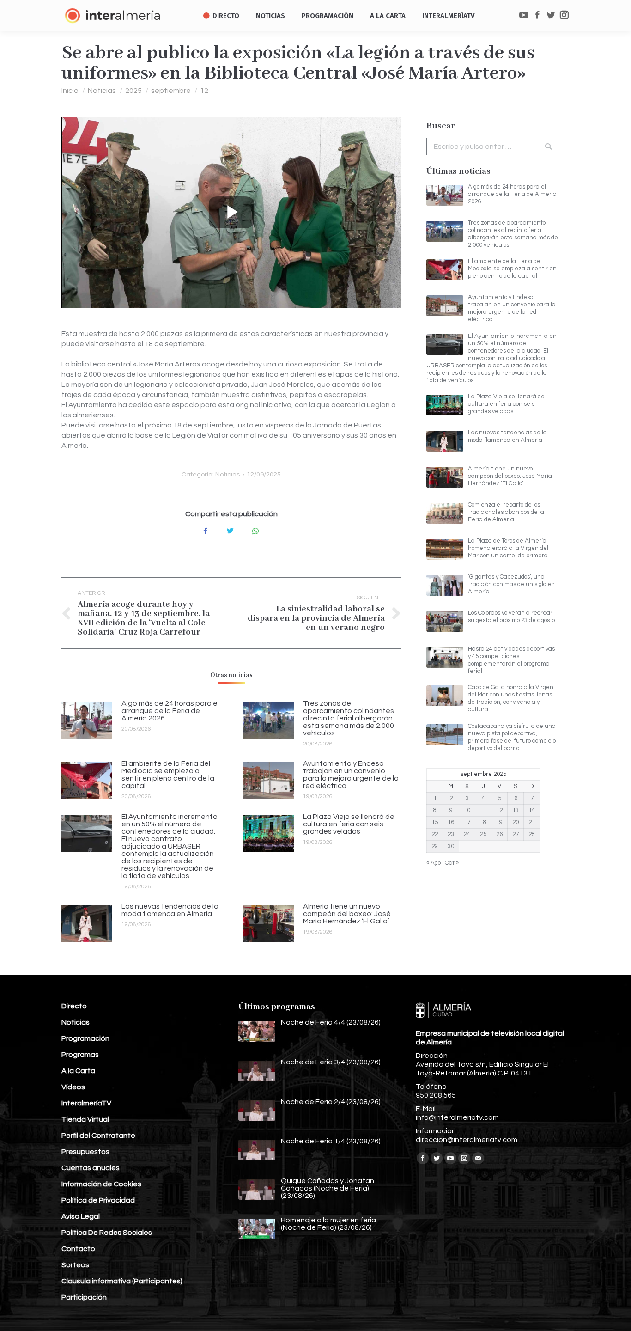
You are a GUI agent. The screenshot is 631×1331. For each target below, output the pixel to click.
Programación (85, 1038)
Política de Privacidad (98, 1200)
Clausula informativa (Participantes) (121, 1281)
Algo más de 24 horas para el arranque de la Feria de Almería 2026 (170, 711)
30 (451, 846)
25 (483, 834)
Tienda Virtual (85, 1119)
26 (499, 834)
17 (467, 822)
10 (467, 810)
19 (499, 822)
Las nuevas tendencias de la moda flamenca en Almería (169, 910)
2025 (133, 90)
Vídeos (73, 1087)
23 (451, 834)
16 (451, 822)
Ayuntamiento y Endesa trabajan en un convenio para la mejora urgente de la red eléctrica (351, 774)
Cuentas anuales (90, 1168)
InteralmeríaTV (86, 1103)
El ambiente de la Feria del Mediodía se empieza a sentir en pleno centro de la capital (167, 774)
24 (467, 834)
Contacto (78, 1248)
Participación (84, 1297)
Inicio (70, 90)
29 (434, 846)
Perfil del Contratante (98, 1135)
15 (434, 822)
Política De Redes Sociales (106, 1232)
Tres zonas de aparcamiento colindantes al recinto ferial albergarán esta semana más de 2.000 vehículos (348, 718)
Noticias (102, 90)
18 (483, 822)
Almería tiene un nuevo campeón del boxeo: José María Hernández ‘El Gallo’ (347, 914)
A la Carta (78, 1071)
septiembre (171, 90)
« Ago (433, 863)
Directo (74, 1006)
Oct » (452, 863)
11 (483, 810)
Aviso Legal (80, 1216)
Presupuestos (85, 1151)
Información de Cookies (101, 1184)
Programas (80, 1054)
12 (204, 90)
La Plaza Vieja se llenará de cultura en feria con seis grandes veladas (348, 824)
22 (434, 834)
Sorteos (75, 1265)
